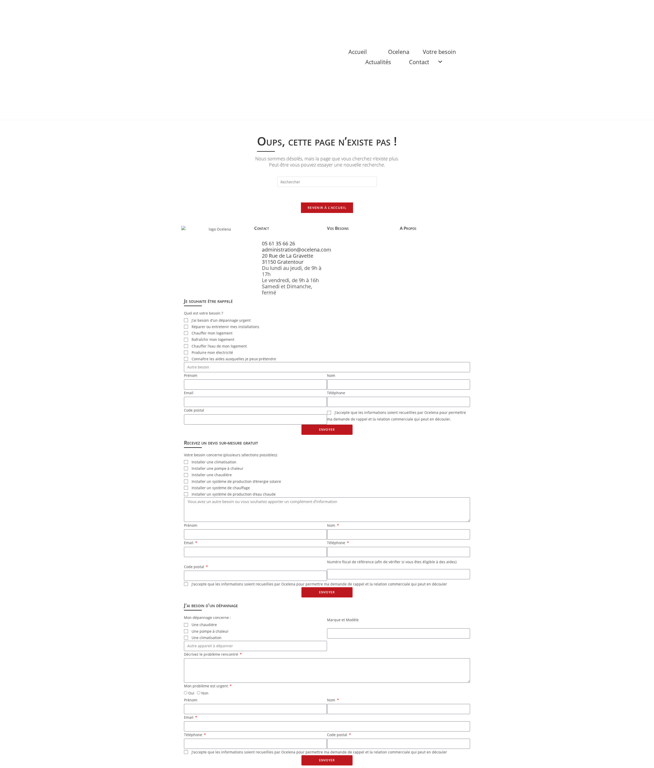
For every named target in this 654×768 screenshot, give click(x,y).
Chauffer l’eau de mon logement (219, 346)
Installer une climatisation (214, 462)
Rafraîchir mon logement (213, 339)
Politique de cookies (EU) (426, 265)
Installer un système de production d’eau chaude (234, 494)
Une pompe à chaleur (210, 631)
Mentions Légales (418, 259)
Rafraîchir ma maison (348, 271)
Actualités (378, 15)
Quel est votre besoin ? (203, 313)
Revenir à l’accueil (327, 207)
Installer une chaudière (212, 474)
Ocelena (398, 5)
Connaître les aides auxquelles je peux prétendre (234, 358)
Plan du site (412, 253)
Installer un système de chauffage (221, 487)
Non (204, 693)
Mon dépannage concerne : (207, 617)
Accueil (357, 5)
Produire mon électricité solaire (360, 265)
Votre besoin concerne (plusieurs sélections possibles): (231, 454)
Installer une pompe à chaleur (217, 468)
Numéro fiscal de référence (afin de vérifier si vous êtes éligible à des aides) (392, 561)
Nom (331, 375)
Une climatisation (206, 637)
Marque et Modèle (343, 619)
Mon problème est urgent (206, 685)
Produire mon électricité (212, 352)
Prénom (190, 375)
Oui (191, 693)
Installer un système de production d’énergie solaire (236, 481)
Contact (419, 15)
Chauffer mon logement (212, 333)
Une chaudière (204, 624)
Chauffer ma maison (347, 259)
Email (188, 392)
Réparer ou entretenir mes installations (354, 250)
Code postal (194, 410)
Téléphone (336, 392)
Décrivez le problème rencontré (211, 654)
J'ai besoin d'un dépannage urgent (221, 320)
